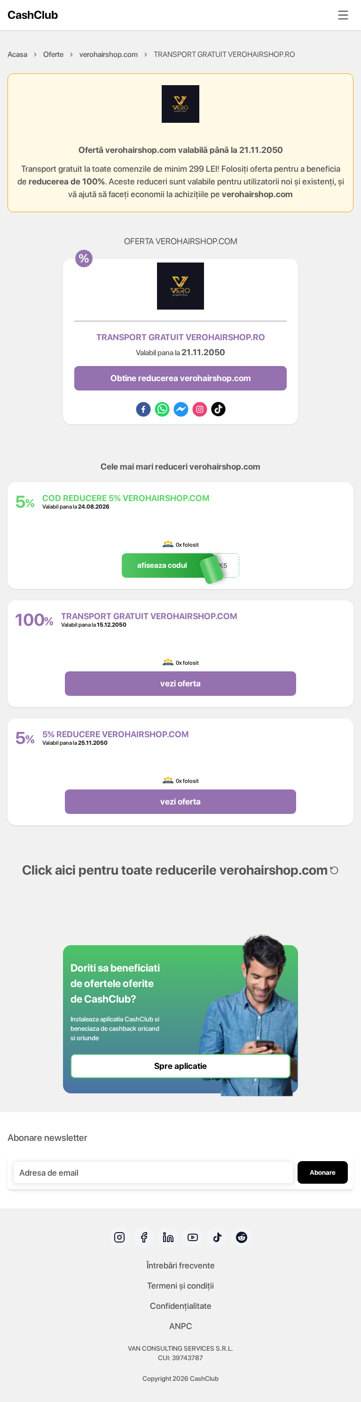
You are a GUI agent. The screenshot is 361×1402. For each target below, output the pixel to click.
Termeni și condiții (180, 1285)
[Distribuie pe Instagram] (199, 409)
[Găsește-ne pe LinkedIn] (168, 1237)
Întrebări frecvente (181, 1265)
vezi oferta (180, 683)
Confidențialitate (181, 1306)
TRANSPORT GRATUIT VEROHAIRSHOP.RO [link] (224, 54)
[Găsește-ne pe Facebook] (143, 1237)
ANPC (180, 1326)
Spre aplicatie (180, 1066)
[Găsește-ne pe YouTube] (192, 1237)
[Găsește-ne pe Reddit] (241, 1237)
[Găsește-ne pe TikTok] (217, 1237)
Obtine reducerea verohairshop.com (180, 378)
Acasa (17, 54)
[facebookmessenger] (180, 409)
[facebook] (143, 409)
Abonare (323, 1172)
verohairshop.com (108, 54)
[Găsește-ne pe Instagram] (119, 1237)
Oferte (53, 54)
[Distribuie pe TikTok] (218, 409)
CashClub (33, 15)
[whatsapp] (162, 409)
